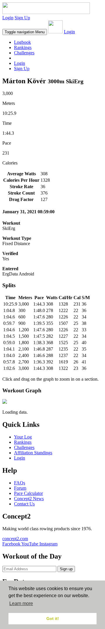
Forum (20, 488)
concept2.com (15, 538)
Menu (25, 32)
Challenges (24, 52)
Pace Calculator (28, 493)
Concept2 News (29, 498)
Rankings (23, 47)
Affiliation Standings (33, 452)
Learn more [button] (21, 603)
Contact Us (24, 503)
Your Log (23, 436)
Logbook (22, 42)
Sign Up (22, 17)
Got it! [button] (52, 618)
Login (7, 17)
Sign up (66, 569)
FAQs (19, 482)
